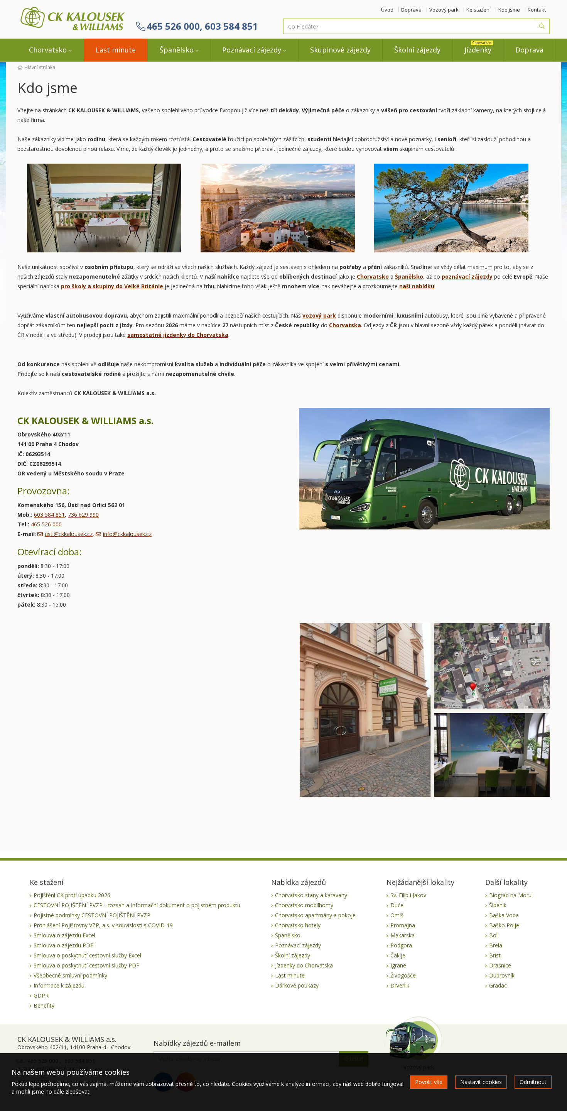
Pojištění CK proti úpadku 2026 (72, 895)
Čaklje (397, 955)
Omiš (396, 915)
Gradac (498, 985)
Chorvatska (345, 325)
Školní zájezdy (417, 49)
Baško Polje (504, 925)
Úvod (387, 9)
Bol (493, 935)
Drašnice (500, 965)
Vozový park (444, 9)
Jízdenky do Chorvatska (304, 965)
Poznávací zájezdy (251, 49)
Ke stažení (478, 9)
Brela (495, 945)
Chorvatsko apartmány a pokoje (315, 915)
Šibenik (497, 905)
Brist (495, 955)
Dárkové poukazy (297, 985)
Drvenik (399, 985)
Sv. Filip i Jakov (408, 895)
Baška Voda (504, 915)
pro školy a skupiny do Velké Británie (112, 286)
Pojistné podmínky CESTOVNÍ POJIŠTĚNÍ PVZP (92, 915)
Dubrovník (502, 975)
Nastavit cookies (481, 1082)
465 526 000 (46, 524)
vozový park (319, 315)
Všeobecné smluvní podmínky (70, 975)
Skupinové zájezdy (340, 49)
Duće (396, 905)
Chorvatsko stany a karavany (311, 895)
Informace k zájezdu (59, 985)
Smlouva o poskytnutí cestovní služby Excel (87, 955)
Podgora (401, 945)
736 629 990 (83, 514)
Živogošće (403, 975)
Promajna (402, 925)
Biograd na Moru (510, 895)
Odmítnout (533, 1082)
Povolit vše (428, 1082)
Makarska (402, 935)
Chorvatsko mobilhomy (304, 905)
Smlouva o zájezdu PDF (63, 945)
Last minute (116, 49)
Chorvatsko (48, 49)
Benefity (44, 1005)
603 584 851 (49, 514)
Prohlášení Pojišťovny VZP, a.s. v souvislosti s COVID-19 (103, 925)
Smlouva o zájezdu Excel (64, 935)
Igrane (398, 965)
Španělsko (177, 49)
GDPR (41, 995)
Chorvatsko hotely (298, 925)
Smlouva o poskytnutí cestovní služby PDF (86, 965)
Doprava (411, 9)
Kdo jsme (509, 9)
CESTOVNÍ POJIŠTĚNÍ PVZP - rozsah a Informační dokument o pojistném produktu (137, 905)
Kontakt (537, 9)
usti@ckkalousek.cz (69, 534)
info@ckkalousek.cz (127, 534)
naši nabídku (416, 286)
